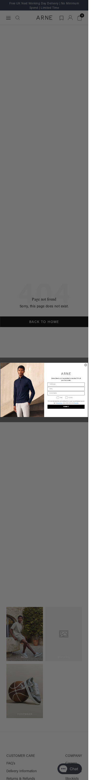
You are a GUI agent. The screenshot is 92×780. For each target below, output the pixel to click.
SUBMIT (66, 407)
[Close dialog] (86, 365)
